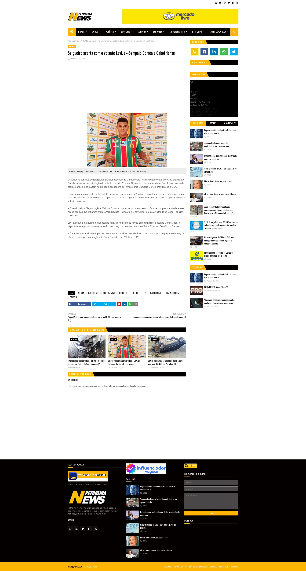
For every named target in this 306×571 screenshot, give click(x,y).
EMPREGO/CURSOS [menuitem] (218, 31)
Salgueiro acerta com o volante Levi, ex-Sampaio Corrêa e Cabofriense (124, 362)
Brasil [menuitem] (81, 31)
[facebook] (233, 2)
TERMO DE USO (180, 566)
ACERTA (81, 293)
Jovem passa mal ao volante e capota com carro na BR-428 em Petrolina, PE (165, 362)
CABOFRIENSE (93, 293)
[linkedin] (215, 2)
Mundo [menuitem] (95, 31)
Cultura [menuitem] (142, 31)
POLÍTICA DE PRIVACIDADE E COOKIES (202, 566)
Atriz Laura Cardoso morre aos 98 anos (220, 194)
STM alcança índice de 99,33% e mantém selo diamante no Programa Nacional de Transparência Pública (221, 225)
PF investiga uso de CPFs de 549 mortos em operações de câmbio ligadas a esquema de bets (220, 240)
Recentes (214, 123)
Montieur (73, 59)
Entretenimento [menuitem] (177, 31)
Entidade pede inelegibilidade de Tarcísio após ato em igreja (220, 157)
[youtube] (220, 2)
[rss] (237, 2)
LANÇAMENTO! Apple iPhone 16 (216, 287)
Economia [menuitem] (125, 31)
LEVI (144, 293)
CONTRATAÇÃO (109, 293)
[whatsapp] (224, 2)
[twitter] (229, 2)
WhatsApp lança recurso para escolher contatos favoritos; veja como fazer (219, 301)
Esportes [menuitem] (157, 31)
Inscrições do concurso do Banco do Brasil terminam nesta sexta (218, 254)
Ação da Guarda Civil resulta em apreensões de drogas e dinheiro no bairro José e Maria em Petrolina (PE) (219, 210)
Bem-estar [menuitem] (197, 31)
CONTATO (234, 566)
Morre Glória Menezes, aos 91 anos (218, 181)
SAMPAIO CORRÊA (172, 293)
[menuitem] (72, 32)
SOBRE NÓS (223, 566)
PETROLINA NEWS (90, 566)
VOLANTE (85, 41)
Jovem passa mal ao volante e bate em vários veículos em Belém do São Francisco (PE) (86, 362)
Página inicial (73, 41)
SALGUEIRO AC (155, 293)
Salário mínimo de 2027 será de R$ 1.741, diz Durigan (220, 170)
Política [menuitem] (110, 31)
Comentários (230, 123)
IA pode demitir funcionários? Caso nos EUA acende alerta (220, 132)
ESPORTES (123, 293)
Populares (198, 123)
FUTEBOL (135, 293)
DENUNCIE (168, 566)
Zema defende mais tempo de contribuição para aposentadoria (217, 144)
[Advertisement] (127, 90)
